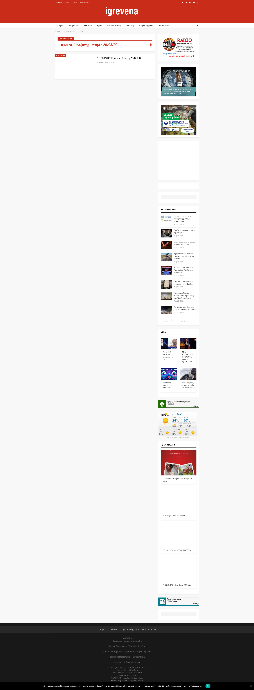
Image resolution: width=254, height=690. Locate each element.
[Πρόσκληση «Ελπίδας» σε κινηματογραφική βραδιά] (166, 284)
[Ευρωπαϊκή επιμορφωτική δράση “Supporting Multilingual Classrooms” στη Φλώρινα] (166, 219)
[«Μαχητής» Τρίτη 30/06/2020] (179, 500)
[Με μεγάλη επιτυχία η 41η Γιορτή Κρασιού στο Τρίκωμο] (166, 310)
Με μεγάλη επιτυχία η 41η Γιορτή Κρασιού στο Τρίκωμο (185, 308)
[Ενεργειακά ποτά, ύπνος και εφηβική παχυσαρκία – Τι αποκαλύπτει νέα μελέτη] (166, 245)
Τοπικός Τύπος (114, 25)
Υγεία (99, 25)
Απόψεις (130, 25)
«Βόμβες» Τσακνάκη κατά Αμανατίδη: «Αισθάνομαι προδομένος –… (183, 270)
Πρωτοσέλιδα (60, 55)
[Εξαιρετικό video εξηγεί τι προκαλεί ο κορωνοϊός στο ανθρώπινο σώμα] (169, 374)
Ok (208, 686)
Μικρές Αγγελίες (146, 25)
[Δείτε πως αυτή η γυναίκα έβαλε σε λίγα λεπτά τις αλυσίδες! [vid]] (188, 374)
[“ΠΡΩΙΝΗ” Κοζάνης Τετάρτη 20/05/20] (75, 66)
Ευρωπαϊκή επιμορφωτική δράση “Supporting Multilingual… (183, 219)
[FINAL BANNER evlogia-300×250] (179, 120)
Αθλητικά (88, 25)
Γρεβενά (113, 629)
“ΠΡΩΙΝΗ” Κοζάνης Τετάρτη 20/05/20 (119, 58)
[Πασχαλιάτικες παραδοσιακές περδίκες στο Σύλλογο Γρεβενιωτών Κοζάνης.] (179, 462)
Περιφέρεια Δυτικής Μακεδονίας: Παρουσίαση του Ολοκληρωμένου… (184, 295)
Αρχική (60, 25)
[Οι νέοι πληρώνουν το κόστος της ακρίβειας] (166, 233)
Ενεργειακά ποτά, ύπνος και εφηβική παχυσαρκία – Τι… (184, 243)
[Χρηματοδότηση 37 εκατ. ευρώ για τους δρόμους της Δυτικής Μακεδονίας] (166, 257)
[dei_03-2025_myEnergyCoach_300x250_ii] (179, 81)
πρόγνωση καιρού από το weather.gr (178, 437)
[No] (250, 686)
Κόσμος (102, 629)
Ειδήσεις (73, 25)
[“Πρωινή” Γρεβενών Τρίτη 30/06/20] (179, 534)
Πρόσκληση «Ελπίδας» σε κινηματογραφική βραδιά (183, 282)
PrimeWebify (137, 681)
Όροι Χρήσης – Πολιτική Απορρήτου (139, 629)
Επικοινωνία (85, 2)
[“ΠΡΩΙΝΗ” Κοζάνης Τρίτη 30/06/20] (179, 569)
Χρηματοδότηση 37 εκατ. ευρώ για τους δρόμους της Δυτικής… (184, 256)
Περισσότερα (165, 25)
